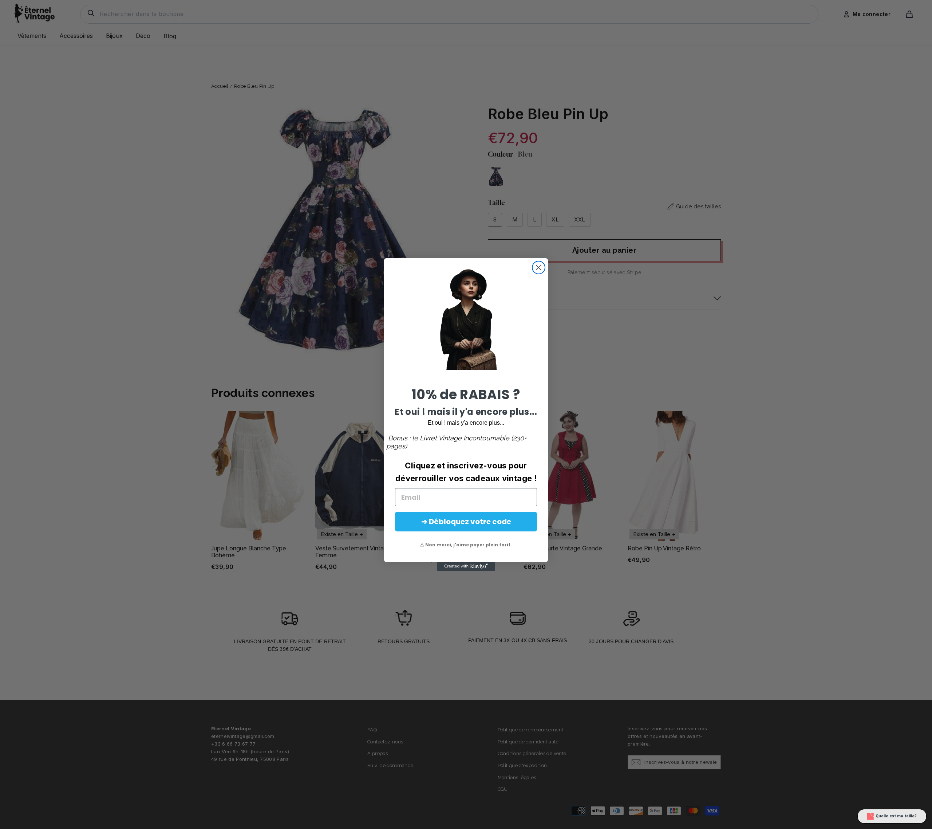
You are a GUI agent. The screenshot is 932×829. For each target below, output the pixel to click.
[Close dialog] (538, 267)
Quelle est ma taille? (896, 816)
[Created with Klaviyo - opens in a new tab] (466, 566)
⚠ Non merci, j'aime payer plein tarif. (466, 545)
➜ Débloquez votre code (466, 521)
